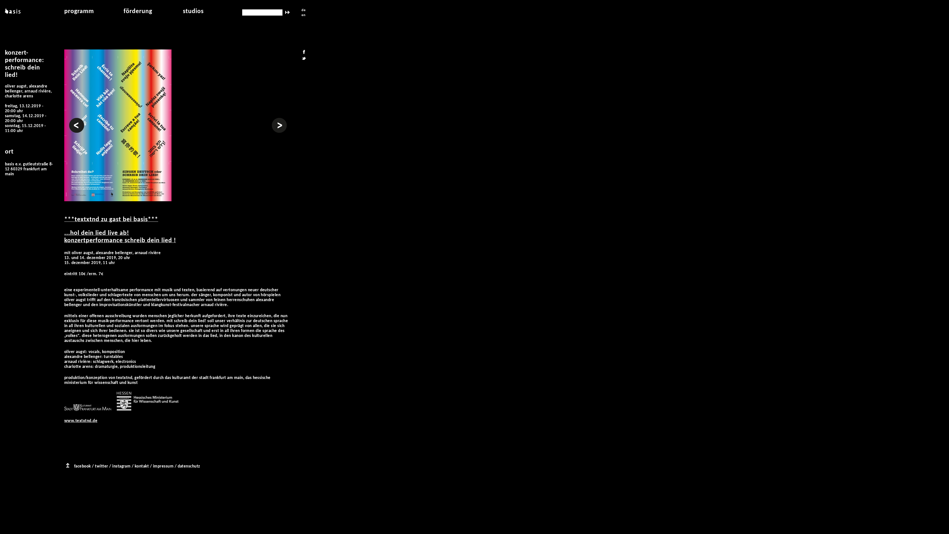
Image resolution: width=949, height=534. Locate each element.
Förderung (138, 11)
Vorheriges (76, 120)
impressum (163, 466)
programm (79, 11)
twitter (101, 466)
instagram (121, 466)
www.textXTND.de (80, 421)
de (303, 10)
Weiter (278, 120)
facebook (82, 466)
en (303, 15)
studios (193, 11)
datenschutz (189, 466)
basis (12, 11)
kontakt (142, 466)
